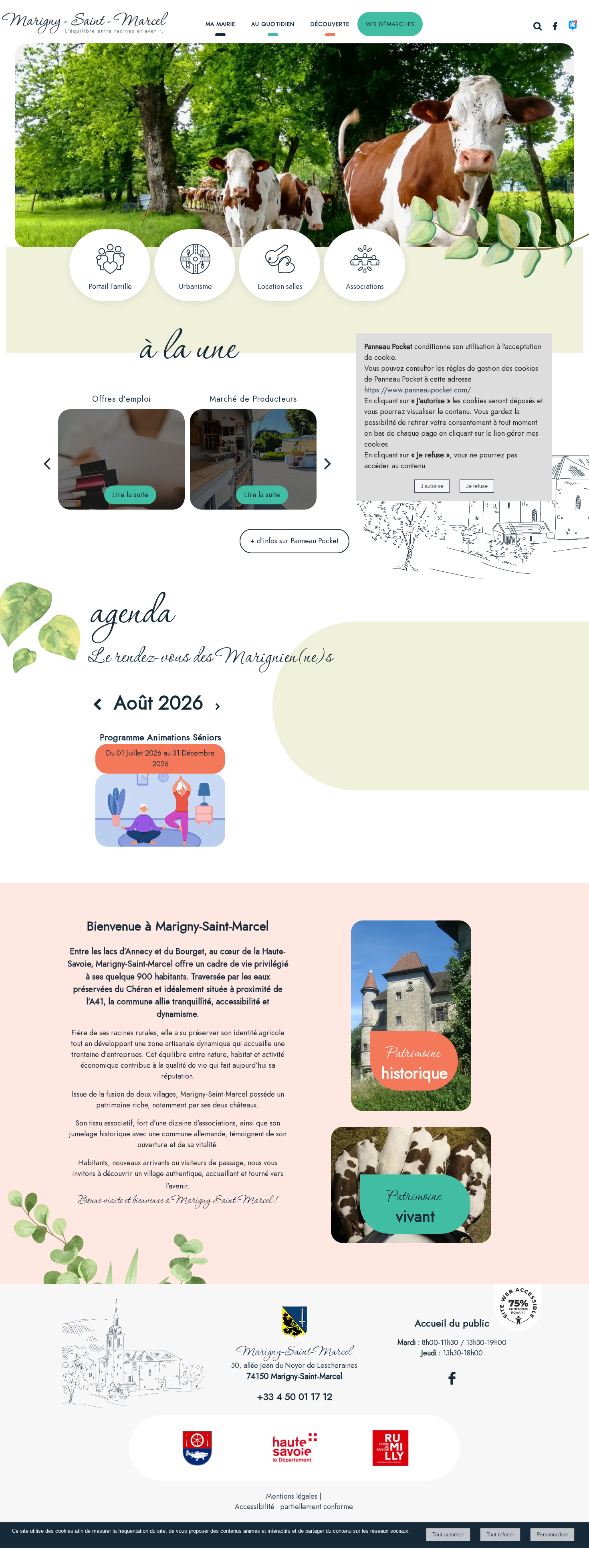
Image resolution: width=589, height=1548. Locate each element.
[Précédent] (47, 463)
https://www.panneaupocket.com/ (417, 390)
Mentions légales (291, 1496)
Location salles (280, 286)
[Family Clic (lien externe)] (110, 259)
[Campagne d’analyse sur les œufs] (253, 459)
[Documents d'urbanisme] (195, 259)
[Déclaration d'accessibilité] (518, 1328)
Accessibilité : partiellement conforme (294, 1506)
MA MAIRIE (220, 24)
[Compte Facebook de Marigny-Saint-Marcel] (452, 1389)
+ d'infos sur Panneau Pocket (294, 541)
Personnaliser (552, 1535)
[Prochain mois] (217, 707)
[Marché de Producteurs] (121, 459)
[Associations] (364, 259)
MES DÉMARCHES (390, 24)
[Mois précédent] (97, 705)
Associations (365, 286)
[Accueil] (100, 24)
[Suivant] (328, 463)
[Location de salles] (279, 259)
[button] (537, 26)
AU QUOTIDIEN (272, 24)
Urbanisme (195, 286)
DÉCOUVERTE (330, 24)
